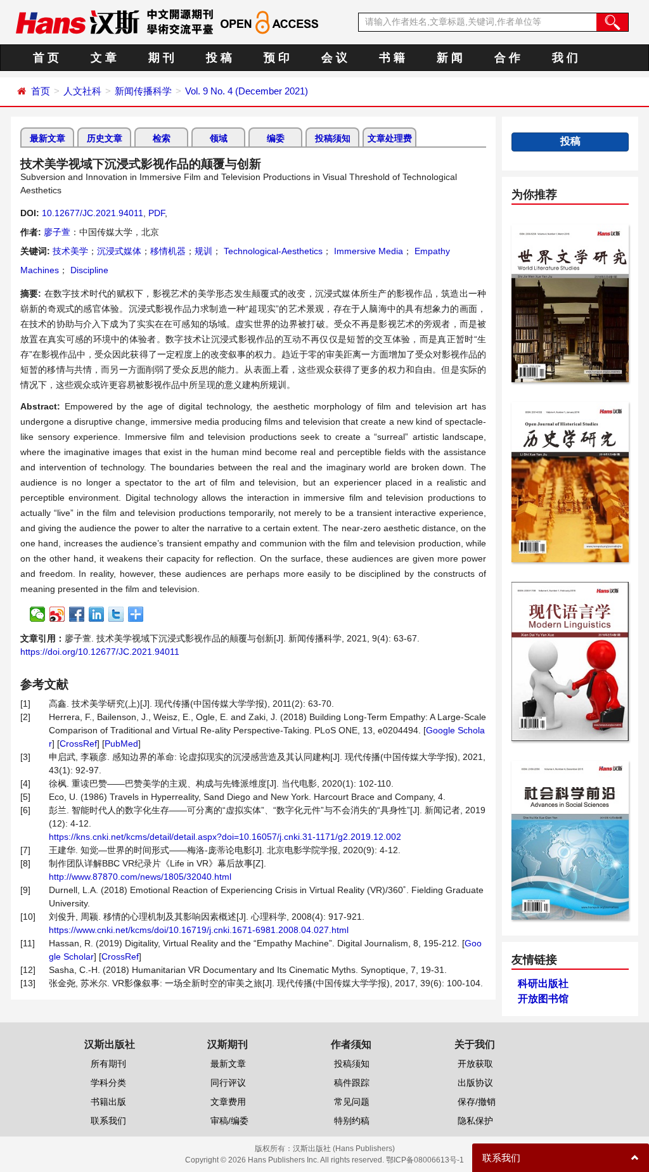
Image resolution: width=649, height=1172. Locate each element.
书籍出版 (108, 1102)
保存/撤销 (477, 1102)
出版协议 (475, 1083)
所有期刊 (108, 1064)
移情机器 (168, 251)
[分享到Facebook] (77, 614)
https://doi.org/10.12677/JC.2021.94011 (99, 652)
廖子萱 (57, 232)
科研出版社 (543, 983)
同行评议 (228, 1083)
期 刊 (161, 57)
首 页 (46, 57)
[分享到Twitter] (116, 614)
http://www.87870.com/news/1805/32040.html (140, 877)
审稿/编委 (229, 1121)
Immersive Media (367, 251)
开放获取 (475, 1064)
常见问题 (351, 1102)
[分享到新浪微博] (57, 614)
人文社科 (82, 91)
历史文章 (104, 138)
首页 (40, 91)
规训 (203, 251)
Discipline (88, 270)
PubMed (121, 743)
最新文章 (47, 138)
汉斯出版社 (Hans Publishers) (344, 1148)
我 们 (565, 57)
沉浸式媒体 (119, 251)
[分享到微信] (38, 614)
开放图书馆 (543, 998)
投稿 (570, 141)
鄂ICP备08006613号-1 (425, 1160)
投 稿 (219, 57)
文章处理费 (390, 138)
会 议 (334, 57)
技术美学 (70, 251)
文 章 (104, 57)
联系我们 (108, 1121)
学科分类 (108, 1083)
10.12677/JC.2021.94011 (92, 213)
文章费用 (228, 1102)
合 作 (507, 57)
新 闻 (450, 57)
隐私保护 (475, 1121)
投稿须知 (332, 138)
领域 (219, 138)
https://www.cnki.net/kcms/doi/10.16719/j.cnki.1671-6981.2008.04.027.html (199, 930)
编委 (276, 138)
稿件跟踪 (351, 1083)
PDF (156, 213)
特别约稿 (351, 1121)
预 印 (277, 57)
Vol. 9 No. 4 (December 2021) (246, 91)
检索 (161, 138)
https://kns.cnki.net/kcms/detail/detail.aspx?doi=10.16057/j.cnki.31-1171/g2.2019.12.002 (225, 837)
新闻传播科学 (143, 91)
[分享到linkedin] (97, 614)
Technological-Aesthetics (272, 251)
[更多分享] (136, 614)
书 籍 (392, 57)
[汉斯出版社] (77, 21)
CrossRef (78, 743)
